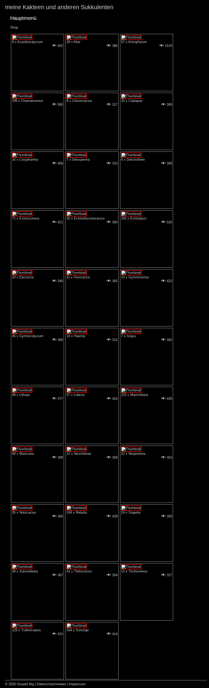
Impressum (77, 684)
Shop (14, 27)
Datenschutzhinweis (51, 684)
